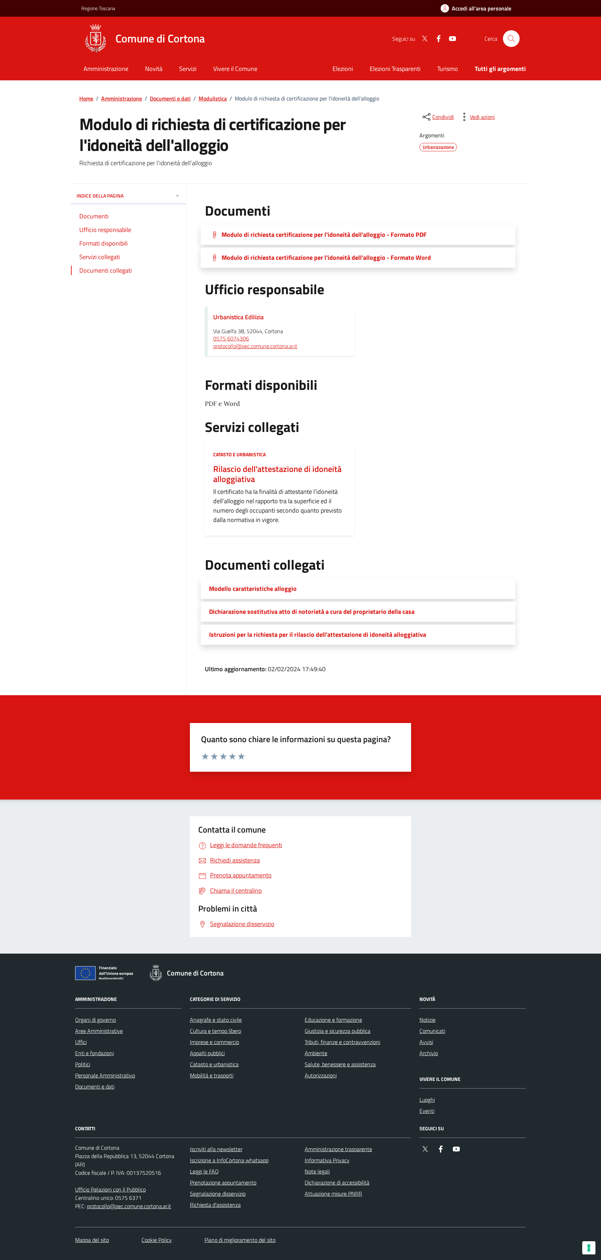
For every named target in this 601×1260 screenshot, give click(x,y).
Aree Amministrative (99, 1031)
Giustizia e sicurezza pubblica (337, 1031)
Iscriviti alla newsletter (216, 1149)
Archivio (428, 1053)
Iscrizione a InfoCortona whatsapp (229, 1160)
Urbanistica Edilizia (238, 317)
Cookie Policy (157, 1240)
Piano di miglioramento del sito (240, 1240)
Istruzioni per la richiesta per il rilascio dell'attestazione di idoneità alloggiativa (317, 634)
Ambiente (316, 1053)
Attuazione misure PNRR (333, 1193)
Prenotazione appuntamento (223, 1182)
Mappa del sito (92, 1240)
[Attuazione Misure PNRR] (106, 974)
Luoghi (427, 1100)
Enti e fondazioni (94, 1053)
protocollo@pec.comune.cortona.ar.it (255, 346)
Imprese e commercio (214, 1042)
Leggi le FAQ (204, 1171)
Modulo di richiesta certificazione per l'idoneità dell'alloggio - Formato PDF (324, 234)
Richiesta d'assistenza (215, 1205)
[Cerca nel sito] (511, 38)
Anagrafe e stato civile (216, 1020)
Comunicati (432, 1031)
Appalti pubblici (207, 1053)
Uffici (81, 1042)
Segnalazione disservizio (218, 1193)
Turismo (447, 68)
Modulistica (213, 98)
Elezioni (342, 68)
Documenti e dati (170, 98)
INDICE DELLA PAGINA (100, 195)
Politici (82, 1064)
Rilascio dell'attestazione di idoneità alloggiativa (277, 474)
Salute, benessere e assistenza (340, 1064)
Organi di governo (95, 1020)
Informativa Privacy (327, 1160)
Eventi (426, 1111)
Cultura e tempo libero (215, 1031)
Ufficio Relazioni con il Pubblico (110, 1189)
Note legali (317, 1171)
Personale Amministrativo (105, 1075)
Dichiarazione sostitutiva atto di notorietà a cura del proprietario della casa (312, 611)
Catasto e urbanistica (239, 454)
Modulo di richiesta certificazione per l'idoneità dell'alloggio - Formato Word (326, 257)
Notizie (427, 1020)
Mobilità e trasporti (211, 1075)
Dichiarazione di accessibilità (337, 1182)
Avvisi (426, 1042)
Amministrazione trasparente (338, 1149)
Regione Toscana (98, 8)
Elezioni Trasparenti (395, 68)
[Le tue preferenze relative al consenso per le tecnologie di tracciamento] (588, 1247)
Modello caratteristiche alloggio (253, 588)
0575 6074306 (231, 339)
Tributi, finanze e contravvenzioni (342, 1042)
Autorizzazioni (321, 1075)
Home (86, 98)
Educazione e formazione (333, 1020)
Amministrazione (121, 98)
